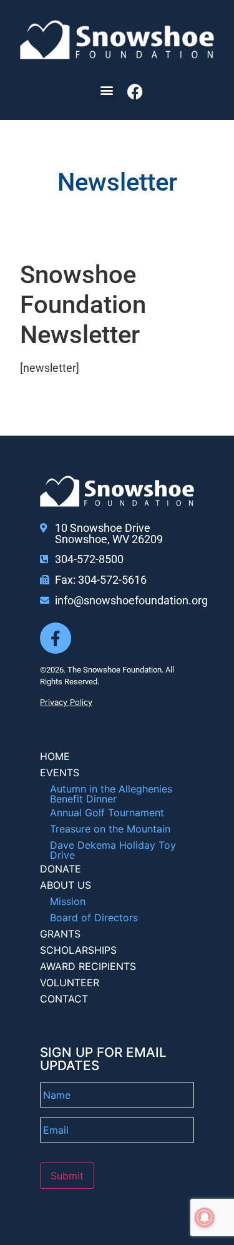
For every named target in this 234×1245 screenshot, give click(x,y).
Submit (67, 1175)
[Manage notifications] (205, 1218)
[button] (107, 89)
